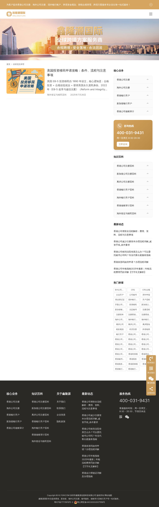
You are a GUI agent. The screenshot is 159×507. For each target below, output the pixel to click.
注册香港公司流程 (146, 314)
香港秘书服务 (120, 359)
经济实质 (133, 329)
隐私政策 (61, 421)
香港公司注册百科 (125, 165)
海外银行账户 (146, 319)
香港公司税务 (120, 354)
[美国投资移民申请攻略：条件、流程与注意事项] (26, 81)
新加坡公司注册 (146, 304)
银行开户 (120, 334)
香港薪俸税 (133, 364)
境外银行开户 (133, 299)
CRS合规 (146, 290)
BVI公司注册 (120, 290)
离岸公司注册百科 (125, 181)
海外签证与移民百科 (57, 94)
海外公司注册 (123, 87)
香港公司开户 (133, 339)
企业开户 (120, 295)
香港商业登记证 (146, 354)
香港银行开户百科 (125, 189)
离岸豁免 (146, 324)
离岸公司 (120, 324)
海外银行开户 (133, 319)
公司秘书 (133, 295)
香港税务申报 (120, 364)
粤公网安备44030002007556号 (91, 502)
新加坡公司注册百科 (126, 173)
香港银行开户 (123, 95)
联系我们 (61, 408)
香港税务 (133, 359)
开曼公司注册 (120, 304)
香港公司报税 (146, 339)
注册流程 (146, 309)
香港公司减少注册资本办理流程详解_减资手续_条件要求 (91, 418)
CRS (133, 290)
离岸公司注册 (133, 324)
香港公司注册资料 (146, 349)
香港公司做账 (133, 334)
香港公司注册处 (146, 344)
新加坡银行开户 (124, 103)
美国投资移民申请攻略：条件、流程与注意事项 (76, 73)
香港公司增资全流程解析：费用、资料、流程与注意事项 (91, 405)
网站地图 (108, 495)
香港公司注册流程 (120, 349)
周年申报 (146, 295)
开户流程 (146, 299)
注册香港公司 (133, 314)
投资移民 (133, 304)
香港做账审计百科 (125, 205)
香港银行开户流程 (133, 369)
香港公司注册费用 (133, 349)
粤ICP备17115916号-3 (63, 502)
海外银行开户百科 (125, 197)
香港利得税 (133, 354)
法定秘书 (133, 309)
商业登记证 (120, 299)
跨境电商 (146, 329)
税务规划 (120, 329)
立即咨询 (123, 144)
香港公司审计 (146, 334)
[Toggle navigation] (151, 14)
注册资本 (120, 314)
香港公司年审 (120, 339)
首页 (8, 64)
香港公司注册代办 (133, 344)
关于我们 (61, 401)
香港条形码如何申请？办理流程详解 (131, 262)
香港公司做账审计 (125, 111)
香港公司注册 (123, 79)
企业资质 (61, 414)
